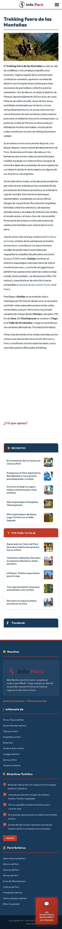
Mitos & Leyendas (11, 904)
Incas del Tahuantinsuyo (14, 881)
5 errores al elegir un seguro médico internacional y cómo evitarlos (22, 489)
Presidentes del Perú (13, 892)
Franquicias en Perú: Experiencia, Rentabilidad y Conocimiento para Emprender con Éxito (24, 476)
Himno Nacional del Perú (14, 858)
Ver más (10, 838)
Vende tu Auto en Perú (13, 748)
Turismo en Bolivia (11, 765)
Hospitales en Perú (12, 737)
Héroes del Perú (10, 875)
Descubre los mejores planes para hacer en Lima (22, 602)
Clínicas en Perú (10, 731)
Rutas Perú (8, 742)
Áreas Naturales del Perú (14, 725)
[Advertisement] (31, 384)
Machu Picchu (43, 284)
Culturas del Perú (11, 887)
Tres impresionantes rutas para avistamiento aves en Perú (23, 588)
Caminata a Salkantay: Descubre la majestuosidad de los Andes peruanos (23, 560)
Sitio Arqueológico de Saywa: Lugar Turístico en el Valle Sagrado (22, 517)
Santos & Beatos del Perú (15, 898)
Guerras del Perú (11, 869)
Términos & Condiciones (14, 701)
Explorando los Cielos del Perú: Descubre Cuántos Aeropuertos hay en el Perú (23, 547)
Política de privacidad (37, 701)
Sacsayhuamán (26, 284)
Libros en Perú (10, 760)
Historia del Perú (11, 864)
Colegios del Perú (11, 754)
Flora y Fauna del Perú (13, 719)
